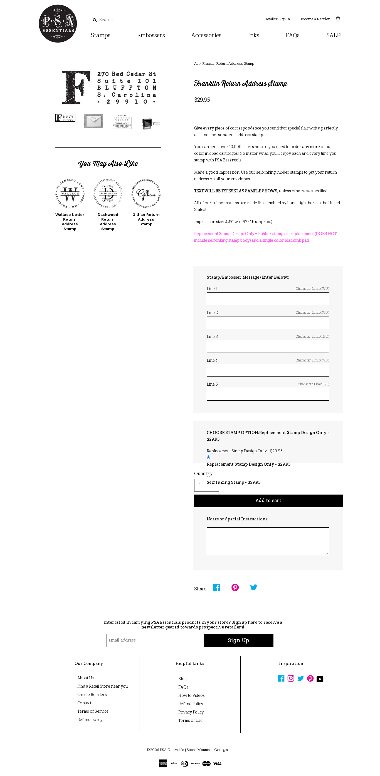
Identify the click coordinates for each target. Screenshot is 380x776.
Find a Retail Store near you (102, 686)
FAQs (293, 36)
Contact (84, 703)
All (196, 64)
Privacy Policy (191, 712)
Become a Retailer (314, 19)
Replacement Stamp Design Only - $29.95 (248, 464)
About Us (85, 678)
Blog (182, 679)
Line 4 (268, 361)
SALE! (334, 36)
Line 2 (268, 313)
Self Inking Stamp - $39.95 (233, 483)
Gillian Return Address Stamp (146, 219)
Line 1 (268, 289)
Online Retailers (92, 695)
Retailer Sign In (277, 19)
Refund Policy (190, 704)
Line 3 (268, 337)
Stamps (100, 36)
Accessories (206, 36)
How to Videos (191, 696)
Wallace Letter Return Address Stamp (69, 221)
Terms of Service (92, 711)
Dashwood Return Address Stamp (108, 221)
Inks (253, 36)
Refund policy (89, 720)
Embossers (151, 36)
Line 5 (268, 384)
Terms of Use (190, 721)
